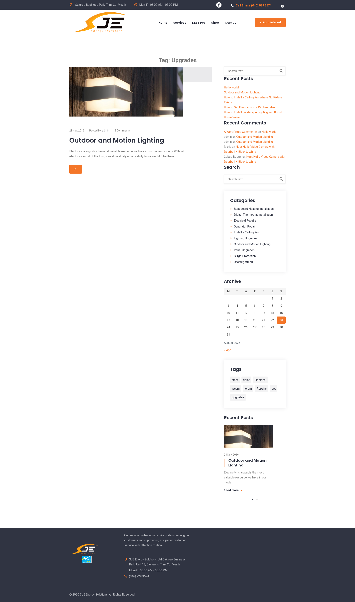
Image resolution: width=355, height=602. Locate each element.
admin (105, 130)
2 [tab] (257, 499)
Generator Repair (245, 226)
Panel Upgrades (244, 250)
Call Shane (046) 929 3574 (253, 5)
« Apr (227, 350)
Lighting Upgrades (246, 238)
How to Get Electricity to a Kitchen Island (250, 107)
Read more (231, 490)
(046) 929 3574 (139, 576)
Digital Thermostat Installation (253, 214)
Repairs (262, 388)
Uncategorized (243, 262)
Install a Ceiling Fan (246, 232)
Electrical (260, 380)
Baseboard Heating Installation (254, 209)
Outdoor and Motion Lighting (116, 140)
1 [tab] (252, 499)
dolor (246, 380)
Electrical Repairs (245, 220)
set (273, 388)
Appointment (272, 22)
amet (235, 380)
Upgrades (238, 397)
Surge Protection (245, 256)
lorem (248, 388)
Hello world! (232, 87)
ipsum (236, 388)
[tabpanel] (255, 458)
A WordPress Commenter (240, 132)
